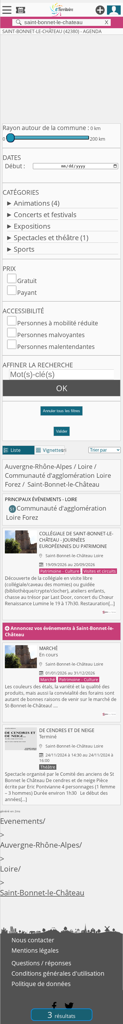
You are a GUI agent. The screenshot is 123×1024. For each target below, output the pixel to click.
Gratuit (27, 281)
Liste (12, 450)
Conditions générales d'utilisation (57, 973)
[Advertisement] (61, 78)
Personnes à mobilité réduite (57, 323)
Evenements (21, 821)
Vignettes (49, 450)
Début (13, 166)
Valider (61, 431)
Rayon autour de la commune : (46, 128)
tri (63, 450)
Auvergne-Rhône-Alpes (38, 466)
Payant (27, 293)
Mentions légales (35, 950)
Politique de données (41, 984)
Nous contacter (32, 940)
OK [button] (61, 388)
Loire (85, 466)
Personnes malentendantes (56, 347)
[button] (61, 413)
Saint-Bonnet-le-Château (42, 893)
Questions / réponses (41, 963)
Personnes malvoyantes (51, 335)
